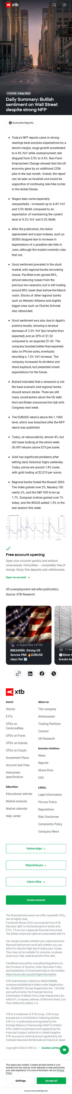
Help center (13, 816)
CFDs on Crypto (16, 750)
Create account (36, 900)
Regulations (46, 809)
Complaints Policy (50, 824)
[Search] (54, 4)
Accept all (51, 1080)
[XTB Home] (10, 4)
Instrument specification (14, 774)
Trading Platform (49, 724)
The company (47, 709)
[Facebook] (41, 673)
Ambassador (46, 716)
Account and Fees (18, 765)
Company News (48, 831)
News (42, 755)
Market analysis (16, 801)
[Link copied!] (18, 673)
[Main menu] (64, 4)
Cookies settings (51, 1048)
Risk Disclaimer (48, 817)
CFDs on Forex (15, 735)
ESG (41, 777)
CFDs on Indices (16, 743)
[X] (53, 673)
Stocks (10, 709)
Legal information (50, 794)
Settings (21, 1080)
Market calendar (16, 808)
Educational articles (19, 794)
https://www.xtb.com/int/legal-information (31, 974)
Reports (43, 763)
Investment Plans (17, 758)
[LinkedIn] (30, 673)
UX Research (46, 738)
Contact (43, 731)
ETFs (9, 716)
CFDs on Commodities (15, 726)
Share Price (45, 770)
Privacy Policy (47, 802)
